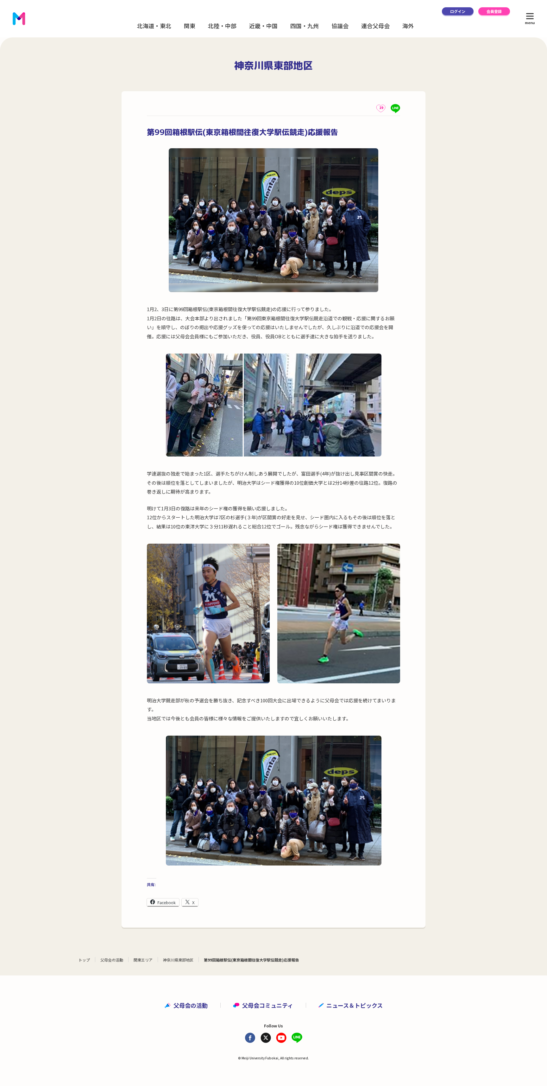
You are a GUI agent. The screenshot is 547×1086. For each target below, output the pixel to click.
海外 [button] (408, 26)
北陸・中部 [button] (222, 26)
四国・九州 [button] (304, 26)
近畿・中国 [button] (263, 26)
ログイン (457, 11)
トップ (84, 959)
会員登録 (494, 11)
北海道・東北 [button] (154, 26)
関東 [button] (189, 26)
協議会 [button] (340, 26)
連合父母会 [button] (375, 26)
